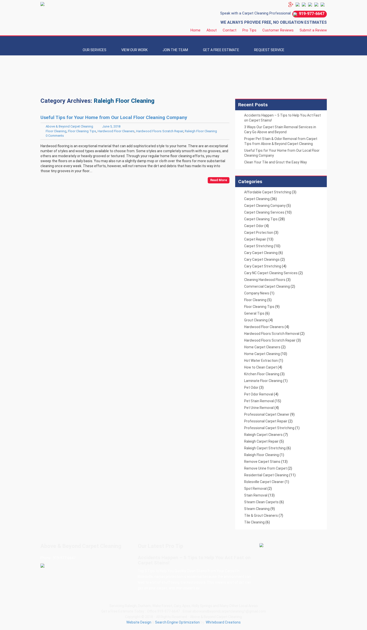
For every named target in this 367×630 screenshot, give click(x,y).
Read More (218, 180)
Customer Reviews (278, 30)
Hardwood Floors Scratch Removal (271, 334)
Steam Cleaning (257, 509)
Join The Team (175, 50)
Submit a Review (313, 30)
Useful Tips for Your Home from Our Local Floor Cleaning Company (113, 117)
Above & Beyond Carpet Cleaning (69, 126)
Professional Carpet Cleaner (266, 414)
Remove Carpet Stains (262, 462)
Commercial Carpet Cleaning (267, 286)
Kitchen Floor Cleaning (261, 374)
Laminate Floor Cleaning (263, 381)
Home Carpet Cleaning (262, 354)
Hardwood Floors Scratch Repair (159, 131)
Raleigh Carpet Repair (261, 441)
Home (195, 30)
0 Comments (55, 135)
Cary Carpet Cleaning (261, 253)
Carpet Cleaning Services (264, 212)
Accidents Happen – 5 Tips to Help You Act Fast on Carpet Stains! (194, 560)
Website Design (138, 622)
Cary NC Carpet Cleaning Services (271, 273)
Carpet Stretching (258, 246)
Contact (229, 30)
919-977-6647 (311, 13)
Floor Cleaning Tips (82, 131)
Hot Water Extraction (261, 361)
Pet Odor (251, 387)
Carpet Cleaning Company (265, 206)
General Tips (254, 313)
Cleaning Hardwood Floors (264, 280)
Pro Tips (249, 30)
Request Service (269, 50)
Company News (256, 293)
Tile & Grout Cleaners (261, 515)
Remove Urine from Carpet (265, 468)
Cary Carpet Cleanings (262, 259)
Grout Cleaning (256, 320)
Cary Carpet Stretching (262, 266)
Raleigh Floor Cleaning (201, 131)
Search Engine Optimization (177, 622)
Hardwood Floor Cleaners (116, 131)
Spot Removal (255, 489)
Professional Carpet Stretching (269, 428)
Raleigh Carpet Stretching (265, 448)
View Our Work (134, 50)
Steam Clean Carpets (261, 502)
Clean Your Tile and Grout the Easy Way (275, 162)
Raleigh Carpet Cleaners (263, 435)
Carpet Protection (258, 233)
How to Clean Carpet (260, 367)
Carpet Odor (254, 226)
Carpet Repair (255, 239)
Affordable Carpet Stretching (267, 192)
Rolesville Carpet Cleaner (264, 482)
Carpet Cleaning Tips (261, 219)
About (211, 30)
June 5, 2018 (111, 126)
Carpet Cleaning (257, 199)
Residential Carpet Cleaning (266, 475)
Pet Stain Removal (259, 401)
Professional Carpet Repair (265, 421)
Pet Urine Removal (259, 408)
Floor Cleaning (56, 131)
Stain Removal (255, 495)
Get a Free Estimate (221, 50)
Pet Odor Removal (258, 394)
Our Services (94, 50)
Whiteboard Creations (223, 622)
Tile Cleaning (254, 522)
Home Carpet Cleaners (262, 347)
